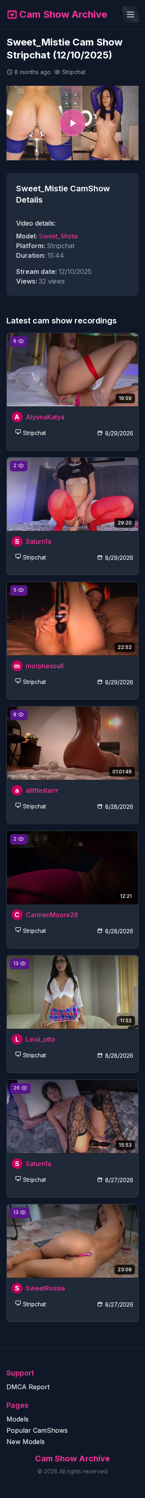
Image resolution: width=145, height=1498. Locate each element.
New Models (25, 1442)
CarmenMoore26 (52, 915)
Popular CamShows (37, 1430)
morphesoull (45, 666)
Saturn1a (38, 541)
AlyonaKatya (45, 417)
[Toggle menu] (130, 14)
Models (17, 1419)
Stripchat (34, 433)
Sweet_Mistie (58, 236)
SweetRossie (45, 1288)
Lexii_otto (40, 1039)
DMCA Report (28, 1387)
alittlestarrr (42, 790)
